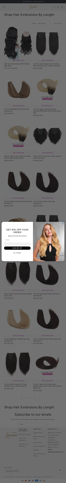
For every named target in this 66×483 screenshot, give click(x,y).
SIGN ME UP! (17, 248)
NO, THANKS (17, 253)
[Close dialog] (63, 224)
